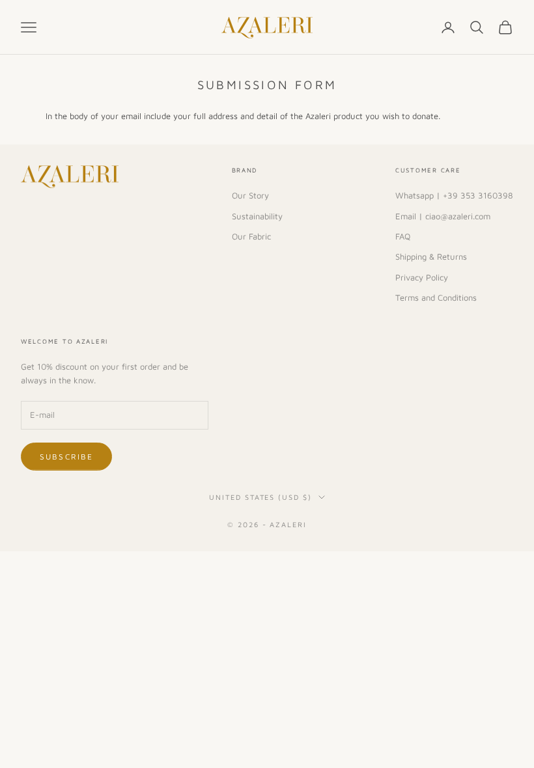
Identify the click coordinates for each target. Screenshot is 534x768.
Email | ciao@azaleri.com (442, 216)
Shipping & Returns (431, 256)
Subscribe (66, 456)
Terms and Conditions (436, 297)
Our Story (250, 195)
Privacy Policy (421, 277)
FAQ (402, 236)
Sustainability (257, 216)
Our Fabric (251, 236)
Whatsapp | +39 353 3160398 (454, 195)
